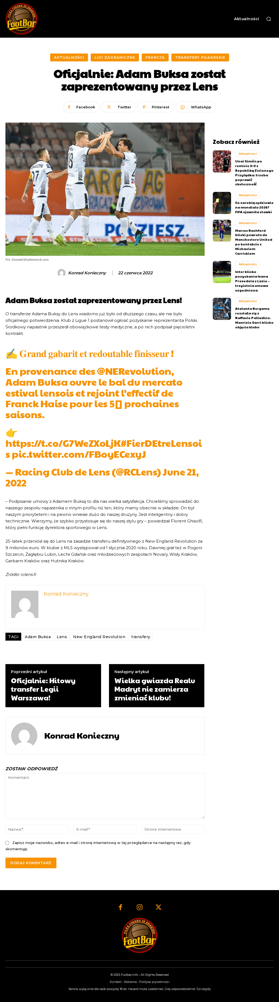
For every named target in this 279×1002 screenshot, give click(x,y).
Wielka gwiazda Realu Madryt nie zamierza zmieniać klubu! (154, 689)
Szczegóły (203, 989)
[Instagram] (139, 908)
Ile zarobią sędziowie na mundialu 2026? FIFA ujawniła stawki (254, 207)
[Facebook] (120, 908)
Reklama (130, 982)
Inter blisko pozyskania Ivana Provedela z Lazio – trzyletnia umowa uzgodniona (252, 280)
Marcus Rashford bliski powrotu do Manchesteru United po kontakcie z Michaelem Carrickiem (253, 241)
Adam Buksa (38, 636)
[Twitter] (158, 908)
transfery (140, 636)
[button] (269, 19)
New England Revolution (99, 636)
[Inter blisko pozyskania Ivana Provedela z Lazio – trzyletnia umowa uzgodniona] (222, 272)
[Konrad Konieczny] (62, 273)
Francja (155, 57)
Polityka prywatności (154, 982)
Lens (62, 636)
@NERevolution (134, 370)
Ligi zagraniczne (115, 57)
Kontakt (116, 982)
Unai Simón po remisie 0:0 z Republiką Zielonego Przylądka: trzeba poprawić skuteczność (254, 172)
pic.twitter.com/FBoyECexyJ (79, 453)
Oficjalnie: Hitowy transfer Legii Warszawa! (43, 689)
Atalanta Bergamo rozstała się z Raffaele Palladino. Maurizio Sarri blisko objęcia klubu (254, 317)
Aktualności (69, 57)
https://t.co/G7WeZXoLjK (63, 443)
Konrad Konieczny (87, 272)
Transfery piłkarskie (200, 57)
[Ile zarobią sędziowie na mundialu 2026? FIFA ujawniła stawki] (222, 203)
